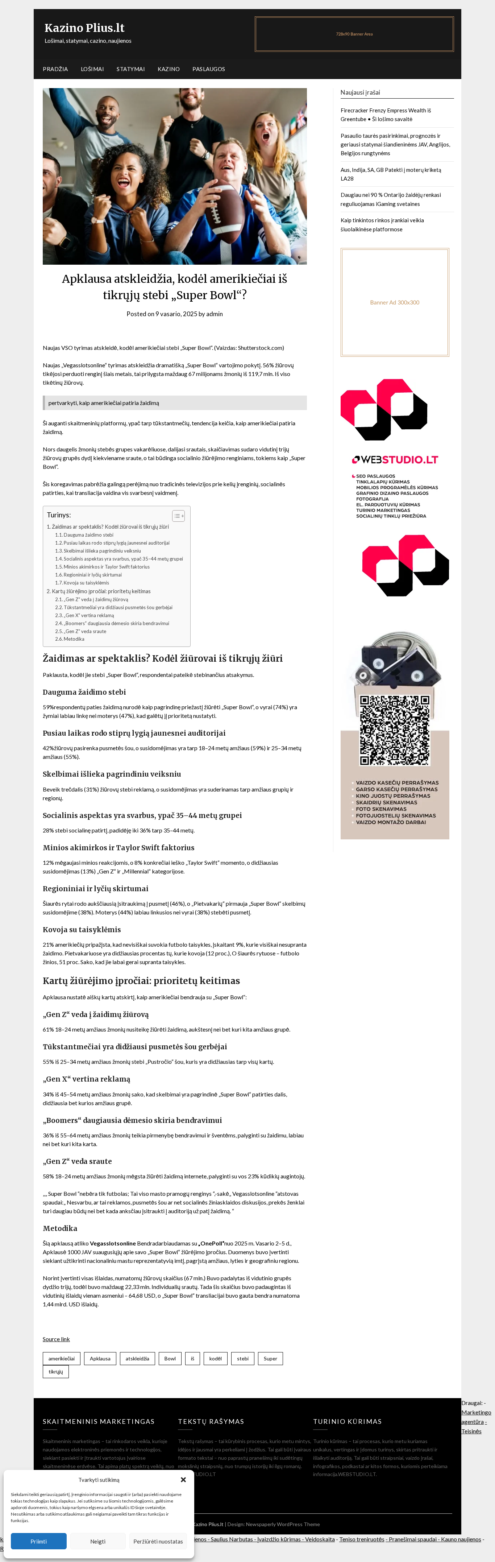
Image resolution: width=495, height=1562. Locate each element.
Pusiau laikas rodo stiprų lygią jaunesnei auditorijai (117, 543)
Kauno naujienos (461, 1539)
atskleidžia (137, 1358)
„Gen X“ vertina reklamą (89, 615)
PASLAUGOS (208, 69)
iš (192, 1358)
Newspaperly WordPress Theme (283, 1524)
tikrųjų (56, 1371)
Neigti (97, 1541)
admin (214, 314)
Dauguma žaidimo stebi (88, 535)
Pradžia (55, 69)
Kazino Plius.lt (85, 28)
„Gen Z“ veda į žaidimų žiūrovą (96, 599)
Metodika (74, 639)
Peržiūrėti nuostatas (158, 1541)
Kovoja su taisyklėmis (86, 583)
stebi (243, 1358)
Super (270, 1358)
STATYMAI (131, 69)
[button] (183, 1479)
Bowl (170, 1358)
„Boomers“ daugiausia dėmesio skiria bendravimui (116, 623)
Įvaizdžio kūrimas (279, 1539)
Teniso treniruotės (361, 1539)
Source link (56, 1338)
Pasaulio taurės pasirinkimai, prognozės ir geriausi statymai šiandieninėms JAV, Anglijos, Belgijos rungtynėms (395, 144)
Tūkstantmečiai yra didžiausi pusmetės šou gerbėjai (118, 607)
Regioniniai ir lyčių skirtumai (93, 575)
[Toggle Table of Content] (175, 516)
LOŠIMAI (92, 69)
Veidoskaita (320, 1539)
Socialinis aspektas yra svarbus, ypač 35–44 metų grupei (123, 559)
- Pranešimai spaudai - (413, 1539)
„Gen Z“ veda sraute (85, 631)
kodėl (215, 1358)
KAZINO (169, 69)
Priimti (38, 1541)
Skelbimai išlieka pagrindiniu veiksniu (102, 551)
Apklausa (100, 1358)
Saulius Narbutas (232, 1539)
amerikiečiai (62, 1358)
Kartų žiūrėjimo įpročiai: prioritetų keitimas (101, 591)
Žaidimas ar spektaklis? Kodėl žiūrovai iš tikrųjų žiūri (110, 527)
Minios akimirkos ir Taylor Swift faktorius (107, 567)
